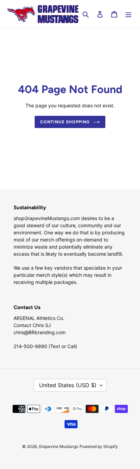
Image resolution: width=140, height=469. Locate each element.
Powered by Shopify (99, 446)
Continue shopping (65, 121)
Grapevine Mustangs (58, 446)
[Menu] (128, 14)
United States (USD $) (68, 385)
